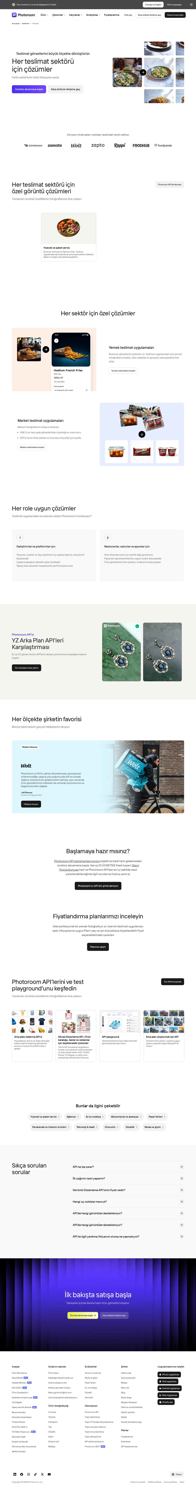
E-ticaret (52, 1412)
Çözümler (57, 14)
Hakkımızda (126, 1373)
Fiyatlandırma (111, 14)
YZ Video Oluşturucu (23, 1431)
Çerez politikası (170, 1482)
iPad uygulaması (169, 1381)
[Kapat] (191, 4)
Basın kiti (125, 1387)
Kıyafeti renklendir (20, 1441)
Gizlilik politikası (155, 1482)
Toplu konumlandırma (94, 1431)
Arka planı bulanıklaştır (22, 1417)
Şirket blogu (126, 1397)
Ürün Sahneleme (19, 1373)
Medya (124, 1382)
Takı (50, 1427)
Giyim (50, 1436)
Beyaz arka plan (19, 1412)
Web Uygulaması (169, 1395)
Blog (123, 1392)
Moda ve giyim (91, 1378)
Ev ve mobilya (91, 1387)
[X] (42, 1474)
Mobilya (51, 1446)
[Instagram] (28, 1474)
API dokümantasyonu (94, 1441)
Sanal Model (19, 1378)
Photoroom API (92, 1412)
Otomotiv (89, 1397)
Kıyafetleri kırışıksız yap (24, 1397)
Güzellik (51, 1431)
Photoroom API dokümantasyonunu (77, 861)
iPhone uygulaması (170, 1374)
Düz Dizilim (19, 1387)
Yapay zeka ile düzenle (24, 1407)
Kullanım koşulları (138, 1482)
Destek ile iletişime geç (131, 1422)
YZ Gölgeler (17, 1402)
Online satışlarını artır (57, 1382)
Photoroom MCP (94, 1446)
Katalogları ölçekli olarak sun (60, 1378)
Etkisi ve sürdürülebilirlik (131, 1407)
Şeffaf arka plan (19, 1451)
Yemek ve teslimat (93, 1373)
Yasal (182, 1482)
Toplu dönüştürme (93, 1436)
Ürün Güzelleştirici (20, 1392)
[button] (128, 1167)
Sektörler (25, 23)
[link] (45, 1117)
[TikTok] (35, 1474)
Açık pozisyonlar (128, 1378)
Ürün (43, 14)
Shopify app (167, 1402)
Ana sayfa (15, 23)
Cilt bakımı (53, 1422)
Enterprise (92, 14)
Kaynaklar (74, 14)
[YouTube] (49, 1474)
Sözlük (124, 1417)
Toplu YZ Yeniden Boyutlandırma (99, 1422)
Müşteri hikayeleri (129, 1402)
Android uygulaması (171, 1388)
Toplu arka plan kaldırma (95, 1427)
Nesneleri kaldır (19, 1436)
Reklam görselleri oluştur (59, 1387)
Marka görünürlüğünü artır (60, 1392)
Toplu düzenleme (92, 1417)
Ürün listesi (53, 1373)
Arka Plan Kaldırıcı (20, 1427)
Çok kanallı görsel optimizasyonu (62, 1397)
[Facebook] (22, 1474)
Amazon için (53, 1441)
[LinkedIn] (15, 1474)
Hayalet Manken (21, 1382)
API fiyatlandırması (129, 1446)
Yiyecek (51, 1417)
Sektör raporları (128, 1412)
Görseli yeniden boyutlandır (24, 1446)
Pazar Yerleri (90, 1382)
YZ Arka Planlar (18, 1422)
